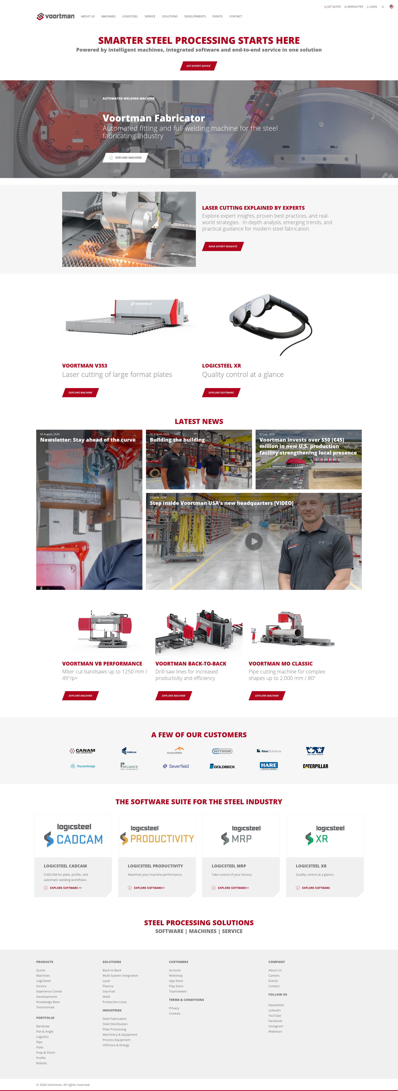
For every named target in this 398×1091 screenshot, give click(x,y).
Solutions (170, 16)
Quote (40, 970)
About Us (88, 16)
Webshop (176, 975)
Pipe (39, 1042)
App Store (176, 981)
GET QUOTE (334, 6)
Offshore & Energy (116, 1045)
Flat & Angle (44, 1031)
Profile (41, 1058)
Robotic (41, 1063)
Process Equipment (116, 1040)
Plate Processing (114, 1029)
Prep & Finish (45, 1052)
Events (218, 16)
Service (150, 16)
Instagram (275, 1026)
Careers (274, 975)
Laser (106, 981)
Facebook (275, 1021)
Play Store (176, 986)
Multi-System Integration (120, 975)
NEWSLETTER (355, 6)
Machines (109, 16)
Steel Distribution (115, 1024)
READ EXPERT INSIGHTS (223, 246)
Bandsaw (42, 1026)
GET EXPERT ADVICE (198, 66)
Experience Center (49, 991)
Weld (106, 997)
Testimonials (45, 1007)
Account (175, 970)
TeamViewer (178, 991)
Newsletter (276, 1005)
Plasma (108, 986)
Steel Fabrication (114, 1019)
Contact (235, 16)
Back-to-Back (112, 970)
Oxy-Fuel (109, 991)
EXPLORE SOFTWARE (221, 392)
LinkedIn (274, 1010)
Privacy (174, 1008)
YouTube (274, 1015)
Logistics (42, 1037)
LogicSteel (130, 16)
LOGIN (373, 6)
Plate (39, 1047)
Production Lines (115, 1002)
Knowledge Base (48, 1002)
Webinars (275, 1031)
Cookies (174, 1013)
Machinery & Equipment (120, 1034)
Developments (195, 16)
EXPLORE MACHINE (80, 392)
